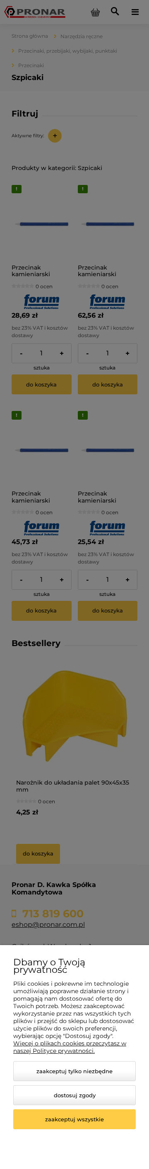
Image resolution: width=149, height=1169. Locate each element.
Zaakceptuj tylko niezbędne (74, 1071)
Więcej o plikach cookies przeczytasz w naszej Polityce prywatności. (69, 1047)
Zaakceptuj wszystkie (74, 1119)
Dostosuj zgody (75, 1095)
